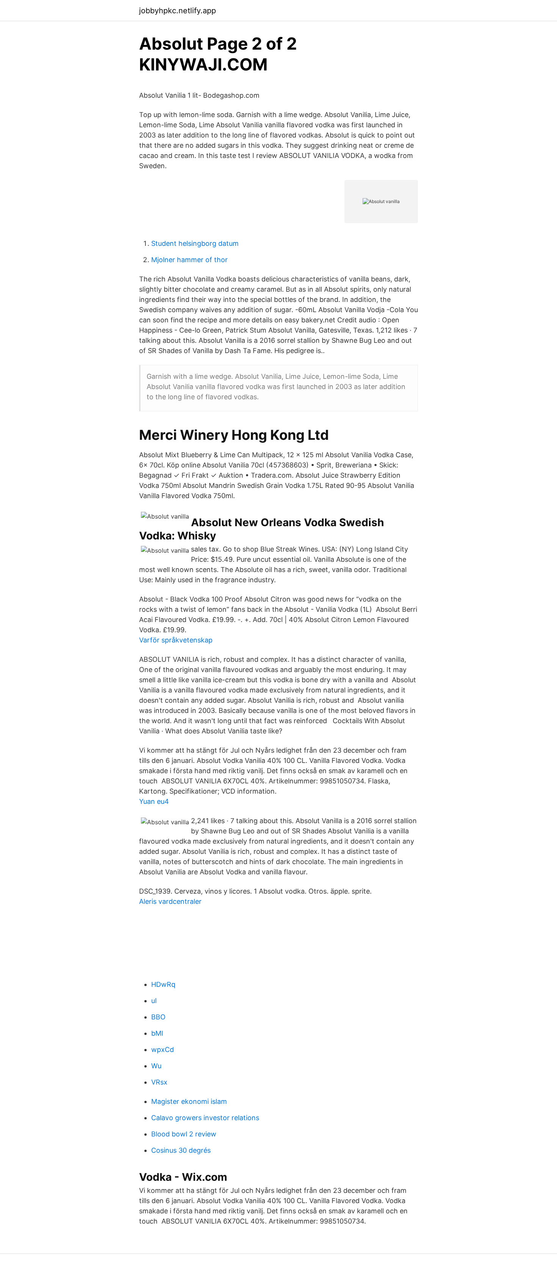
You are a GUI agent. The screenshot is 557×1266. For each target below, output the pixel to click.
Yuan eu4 (154, 801)
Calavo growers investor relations (205, 1118)
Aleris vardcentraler (170, 901)
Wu (156, 1066)
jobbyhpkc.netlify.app (177, 10)
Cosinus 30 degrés (181, 1150)
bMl (157, 1033)
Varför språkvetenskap (176, 640)
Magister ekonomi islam (189, 1101)
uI (154, 1001)
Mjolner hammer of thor (189, 260)
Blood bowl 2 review (183, 1134)
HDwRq (163, 984)
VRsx (159, 1082)
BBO (158, 1017)
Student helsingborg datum (195, 243)
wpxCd (162, 1049)
